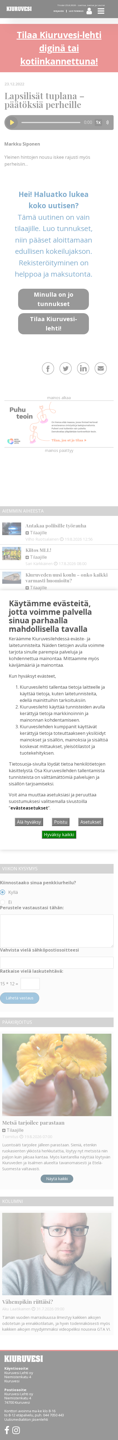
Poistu (60, 822)
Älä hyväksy (29, 822)
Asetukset (90, 822)
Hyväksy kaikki (59, 835)
